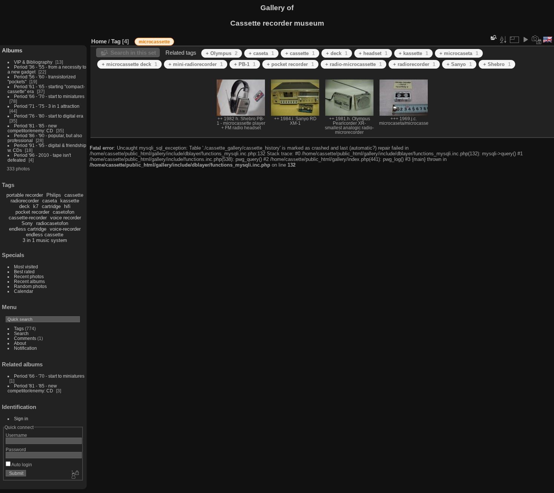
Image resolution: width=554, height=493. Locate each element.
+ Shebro (497, 64)
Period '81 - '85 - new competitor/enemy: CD (32, 128)
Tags (19, 328)
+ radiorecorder (414, 64)
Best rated (24, 271)
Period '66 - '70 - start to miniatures (49, 96)
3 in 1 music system (45, 240)
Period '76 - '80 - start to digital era (48, 115)
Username (16, 435)
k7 (35, 206)
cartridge (51, 206)
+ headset (373, 53)
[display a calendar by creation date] (537, 39)
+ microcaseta (458, 53)
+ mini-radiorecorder (195, 64)
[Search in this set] (493, 37)
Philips (53, 195)
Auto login (21, 464)
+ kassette (413, 53)
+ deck (336, 53)
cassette (73, 195)
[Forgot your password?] (75, 475)
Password (16, 449)
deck (24, 206)
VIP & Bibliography (34, 62)
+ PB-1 (245, 64)
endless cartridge (27, 229)
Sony (27, 223)
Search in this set (133, 52)
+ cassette (300, 53)
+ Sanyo (459, 64)
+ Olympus (221, 53)
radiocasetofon (52, 223)
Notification (25, 348)
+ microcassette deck (129, 64)
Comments (25, 338)
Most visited (26, 266)
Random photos (30, 286)
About (20, 343)
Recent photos (29, 276)
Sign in (21, 418)
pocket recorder (32, 212)
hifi (67, 206)
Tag (116, 41)
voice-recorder (65, 229)
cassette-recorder (28, 217)
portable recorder (24, 195)
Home (99, 41)
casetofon (63, 212)
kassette (69, 201)
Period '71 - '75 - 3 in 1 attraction (47, 106)
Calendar (23, 291)
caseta (49, 201)
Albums (12, 50)
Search (21, 333)
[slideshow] (525, 39)
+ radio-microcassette (353, 64)
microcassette (154, 41)
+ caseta (261, 53)
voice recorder (65, 217)
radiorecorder (25, 201)
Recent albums (29, 281)
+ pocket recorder (290, 64)
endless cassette (44, 234)
